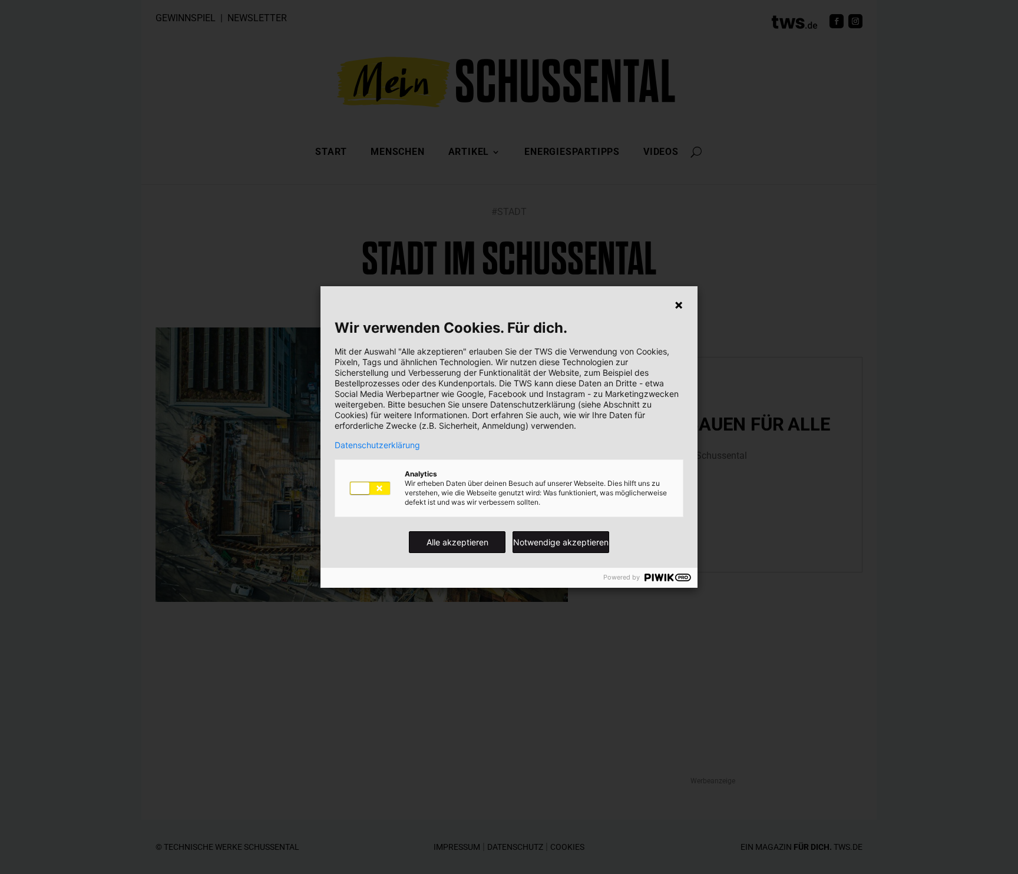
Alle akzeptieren (457, 542)
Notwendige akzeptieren (561, 542)
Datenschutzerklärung (377, 445)
